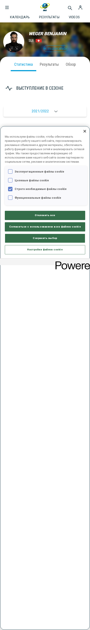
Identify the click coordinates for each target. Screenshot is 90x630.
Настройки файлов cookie (45, 249)
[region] (45, 378)
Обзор (71, 64)
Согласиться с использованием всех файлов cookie (45, 226)
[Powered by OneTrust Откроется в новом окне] (71, 262)
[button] (7, 5)
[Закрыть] (85, 131)
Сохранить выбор (45, 238)
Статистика (23, 64)
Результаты (49, 64)
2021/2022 (40, 111)
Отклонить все (45, 215)
